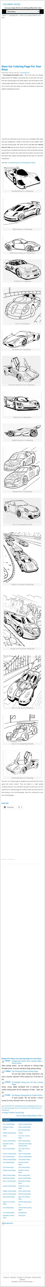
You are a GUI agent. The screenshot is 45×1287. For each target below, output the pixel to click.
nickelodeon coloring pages (24, 1182)
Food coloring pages (24, 1159)
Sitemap (22, 1279)
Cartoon (20, 1133)
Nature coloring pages (24, 1178)
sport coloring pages (9, 1197)
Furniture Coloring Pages (23, 1163)
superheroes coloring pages (9, 1203)
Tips (19, 1204)
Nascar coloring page (29, 1106)
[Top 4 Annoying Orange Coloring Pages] (6, 1071)
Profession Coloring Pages (23, 1187)
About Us (6, 1277)
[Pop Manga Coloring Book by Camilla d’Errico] (6, 1095)
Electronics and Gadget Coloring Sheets (25, 1144)
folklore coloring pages (9, 1159)
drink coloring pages (24, 1140)
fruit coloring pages (8, 1162)
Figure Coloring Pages (24, 1153)
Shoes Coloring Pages (24, 1194)
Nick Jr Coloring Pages (9, 1181)
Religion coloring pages (9, 1191)
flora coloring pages (9, 1156)
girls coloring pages (24, 1167)
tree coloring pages (8, 1212)
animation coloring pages (8, 1128)
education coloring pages (8, 1144)
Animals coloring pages (25, 1124)
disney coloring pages (9, 1140)
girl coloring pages (8, 1167)
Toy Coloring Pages (8, 1207)
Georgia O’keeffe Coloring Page (13, 1112)
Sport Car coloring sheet (21, 1108)
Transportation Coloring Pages (25, 1208)
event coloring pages (9, 1148)
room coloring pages (24, 1191)
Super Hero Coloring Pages (24, 1198)
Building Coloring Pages (9, 1133)
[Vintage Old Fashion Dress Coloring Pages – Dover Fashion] (6, 1060)
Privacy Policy (36, 1277)
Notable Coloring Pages (9, 1186)
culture (5, 1135)
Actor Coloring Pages (9, 1124)
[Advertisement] (22, 42)
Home (4, 15)
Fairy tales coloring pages (24, 1149)
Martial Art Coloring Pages (23, 1171)
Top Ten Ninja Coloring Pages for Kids (29, 1116)
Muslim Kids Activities (9, 1178)
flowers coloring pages (25, 1156)
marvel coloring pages (9, 1175)
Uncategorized (13, 15)
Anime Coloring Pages (24, 1127)
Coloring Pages (11, 4)
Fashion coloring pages (9, 1153)
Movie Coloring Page (24, 1175)
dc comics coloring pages (24, 1137)
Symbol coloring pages (24, 1202)
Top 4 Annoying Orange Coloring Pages (25, 1071)
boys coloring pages (24, 1130)
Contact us (20, 1277)
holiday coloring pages (9, 1170)
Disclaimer (28, 1277)
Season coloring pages (9, 1194)
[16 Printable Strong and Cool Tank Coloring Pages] (6, 1082)
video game (21, 1215)
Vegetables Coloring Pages (8, 1216)
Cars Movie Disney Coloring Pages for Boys (21, 163)
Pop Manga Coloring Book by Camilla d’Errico (27, 1095)
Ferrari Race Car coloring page (13, 1106)
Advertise (13, 1277)
